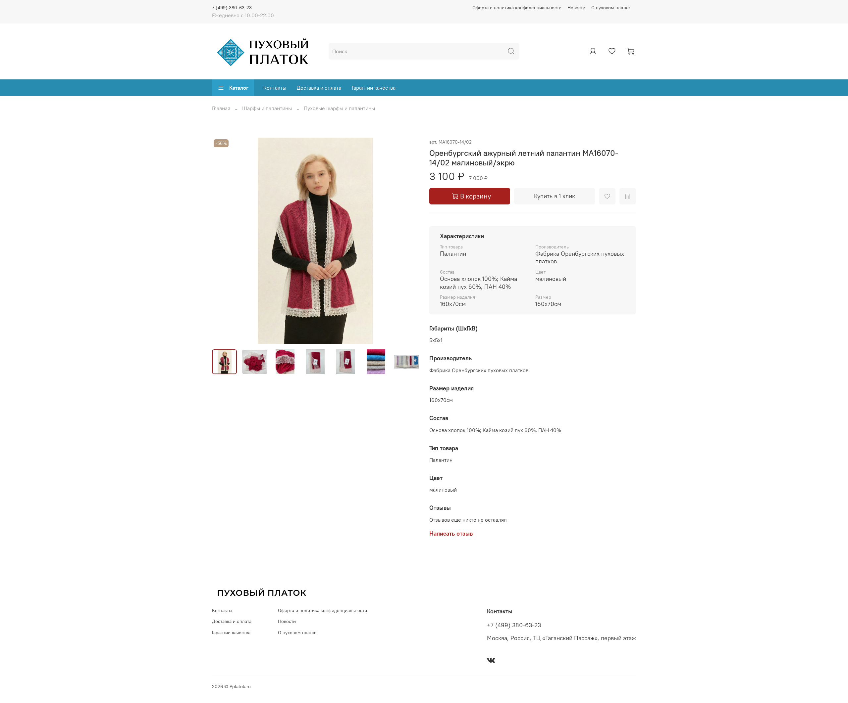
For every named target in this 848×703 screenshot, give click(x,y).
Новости (576, 8)
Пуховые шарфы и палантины (339, 108)
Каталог (238, 87)
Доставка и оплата (319, 87)
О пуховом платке (610, 8)
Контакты (274, 87)
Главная (221, 108)
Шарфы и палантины (267, 108)
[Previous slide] (223, 241)
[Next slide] (408, 241)
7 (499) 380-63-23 (232, 8)
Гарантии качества (374, 87)
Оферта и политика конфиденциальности (516, 8)
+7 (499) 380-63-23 (514, 625)
